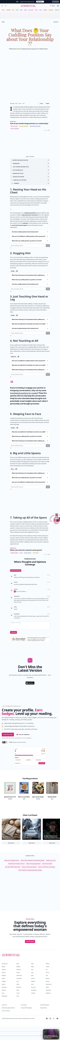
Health (3, 978)
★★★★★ (55, 22)
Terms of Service (6, 1010)
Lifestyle (4, 981)
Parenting (4, 987)
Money (47, 981)
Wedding (48, 993)
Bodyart (45, 10)
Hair (47, 975)
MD (23, 103)
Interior (33, 978)
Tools (17, 996)
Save (41, 103)
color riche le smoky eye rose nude (30, 870)
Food (32, 972)
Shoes (47, 987)
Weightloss (51, 10)
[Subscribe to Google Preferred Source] (18, 639)
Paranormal (49, 984)
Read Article (14, 843)
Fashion (4, 972)
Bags (32, 963)
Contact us (4, 1005)
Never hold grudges (15, 128)
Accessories (30, 10)
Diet (32, 969)
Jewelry (47, 978)
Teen (3, 993)
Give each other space (23, 126)
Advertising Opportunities (8, 1008)
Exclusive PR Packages (26, 1008)
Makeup (33, 981)
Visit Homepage (30, 941)
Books (32, 966)
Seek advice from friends (35, 126)
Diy (46, 969)
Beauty (3, 966)
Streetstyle (33, 990)
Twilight (33, 993)
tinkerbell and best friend (16, 864)
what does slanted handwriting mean (32, 860)
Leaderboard (17, 763)
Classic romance (27, 552)
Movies (3, 10)
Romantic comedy (14, 552)
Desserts (18, 969)
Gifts (32, 975)
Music (17, 10)
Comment (13, 632)
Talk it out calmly (14, 126)
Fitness (18, 972)
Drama (21, 552)
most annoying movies (33, 864)
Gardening (19, 975)
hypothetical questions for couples (23, 393)
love (3, 22)
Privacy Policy (43, 1008)
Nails (32, 984)
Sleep (21, 10)
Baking (47, 963)
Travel (36, 10)
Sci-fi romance (36, 552)
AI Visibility (23, 1005)
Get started (41, 763)
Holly (13, 103)
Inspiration (19, 978)
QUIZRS (49, 130)
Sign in (29, 738)
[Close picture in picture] (44, 1030)
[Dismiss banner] (48, 637)
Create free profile (7, 734)
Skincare (4, 990)
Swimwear (57, 10)
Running (33, 987)
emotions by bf (47, 864)
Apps (13, 10)
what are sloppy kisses (11, 860)
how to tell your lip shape (46, 867)
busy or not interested (29, 867)
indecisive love (51, 860)
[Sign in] (58, 6)
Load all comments (15, 570)
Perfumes (8, 10)
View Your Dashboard (24, 734)
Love (17, 981)
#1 (14, 591)
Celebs (40, 10)
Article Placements (44, 1005)
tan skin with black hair (12, 867)
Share (47, 103)
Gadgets (4, 975)
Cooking (4, 969)
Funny (25, 10)
